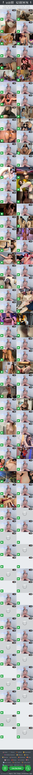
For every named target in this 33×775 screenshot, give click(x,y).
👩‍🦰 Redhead (21, 757)
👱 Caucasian (27, 752)
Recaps (19, 773)
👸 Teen (26, 755)
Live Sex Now (16, 768)
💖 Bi (27, 760)
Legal (30, 773)
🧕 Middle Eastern (9, 755)
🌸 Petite (7, 760)
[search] (28, 768)
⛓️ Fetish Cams (18, 765)
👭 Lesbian (21, 760)
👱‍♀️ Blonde (5, 757)
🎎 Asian (4, 752)
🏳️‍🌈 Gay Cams (16, 762)
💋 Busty (13, 760)
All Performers (25, 773)
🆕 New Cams (7, 762)
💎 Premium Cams (7, 765)
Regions (11, 773)
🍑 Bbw (29, 757)
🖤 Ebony (11, 752)
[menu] (5, 768)
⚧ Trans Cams (26, 762)
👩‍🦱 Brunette (13, 757)
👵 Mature (19, 755)
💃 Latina (18, 752)
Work (15, 773)
